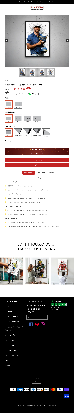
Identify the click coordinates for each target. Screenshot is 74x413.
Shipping (7, 91)
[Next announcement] (70, 2)
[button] (4, 8)
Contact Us (9, 311)
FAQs (6, 360)
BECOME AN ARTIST (12, 316)
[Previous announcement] (4, 2)
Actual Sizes (41, 173)
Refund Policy (10, 345)
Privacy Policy (10, 340)
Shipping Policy (11, 350)
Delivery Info (10, 335)
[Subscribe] (45, 317)
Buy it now (37, 165)
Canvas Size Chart (12, 322)
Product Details (28, 173)
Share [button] (8, 80)
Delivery (51, 173)
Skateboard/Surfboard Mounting (14, 328)
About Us (8, 306)
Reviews (8, 365)
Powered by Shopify (48, 405)
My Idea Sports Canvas (32, 405)
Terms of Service (11, 355)
